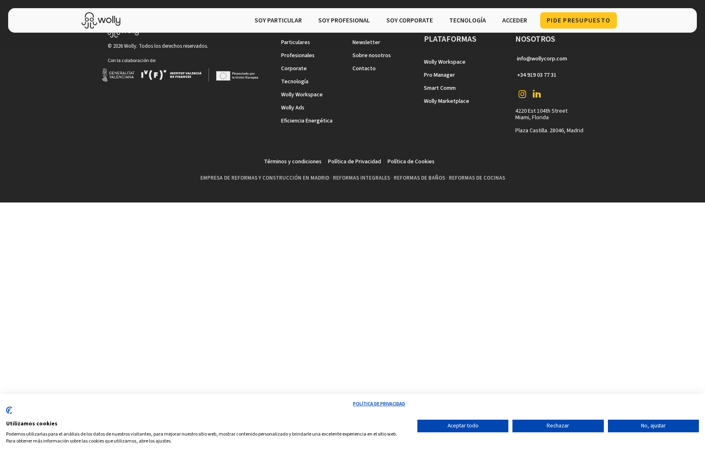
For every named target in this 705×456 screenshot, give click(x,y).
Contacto (364, 69)
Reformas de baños (419, 178)
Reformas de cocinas (477, 178)
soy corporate (409, 20)
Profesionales (298, 55)
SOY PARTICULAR (278, 20)
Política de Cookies (411, 162)
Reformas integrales (361, 178)
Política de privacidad (379, 403)
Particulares (295, 42)
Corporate (294, 69)
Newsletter (366, 42)
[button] (467, 20)
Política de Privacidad (354, 162)
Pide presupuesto (578, 20)
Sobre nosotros (371, 55)
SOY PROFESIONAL (344, 20)
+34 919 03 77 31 (536, 75)
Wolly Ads (292, 108)
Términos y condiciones (292, 162)
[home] (103, 20)
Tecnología (294, 82)
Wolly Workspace (302, 95)
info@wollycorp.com (542, 59)
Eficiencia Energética (307, 121)
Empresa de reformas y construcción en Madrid (264, 178)
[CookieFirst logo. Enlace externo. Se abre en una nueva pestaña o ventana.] (9, 413)
